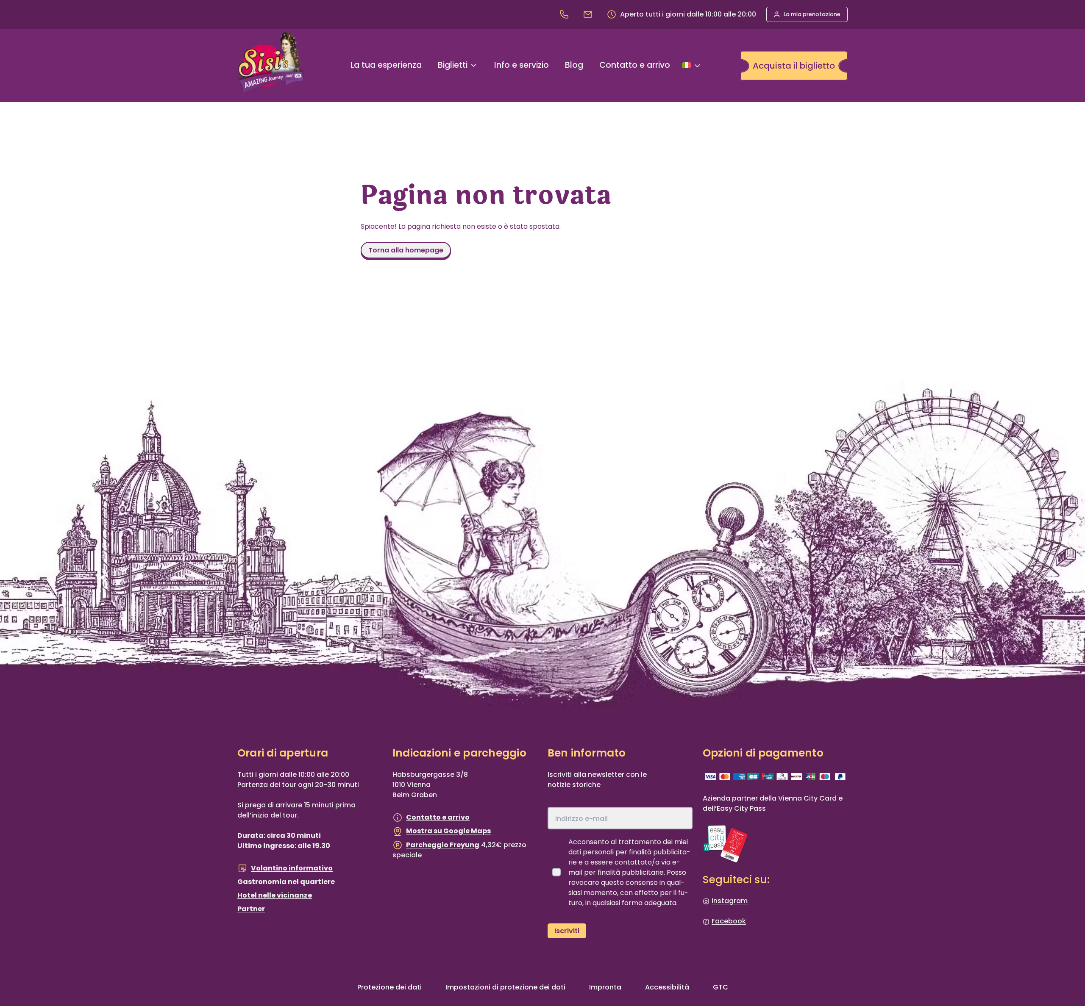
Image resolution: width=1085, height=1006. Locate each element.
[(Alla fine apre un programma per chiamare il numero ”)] (566, 14)
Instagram (730, 901)
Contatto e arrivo (438, 817)
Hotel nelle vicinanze (274, 895)
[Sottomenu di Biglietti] (474, 65)
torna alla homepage (405, 250)
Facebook (729, 921)
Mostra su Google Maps (448, 831)
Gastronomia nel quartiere (286, 882)
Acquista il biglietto (794, 66)
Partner (251, 909)
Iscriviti (566, 931)
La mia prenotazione (812, 14)
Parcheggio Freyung (442, 845)
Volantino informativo (292, 868)
